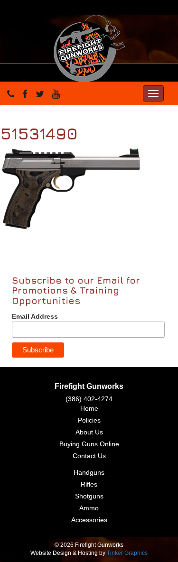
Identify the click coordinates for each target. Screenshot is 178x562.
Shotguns (89, 496)
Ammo (89, 508)
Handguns (89, 472)
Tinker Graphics (127, 553)
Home (89, 408)
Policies (89, 420)
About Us (89, 432)
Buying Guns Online (89, 444)
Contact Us (89, 456)
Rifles (89, 484)
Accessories (89, 520)
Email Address (35, 316)
